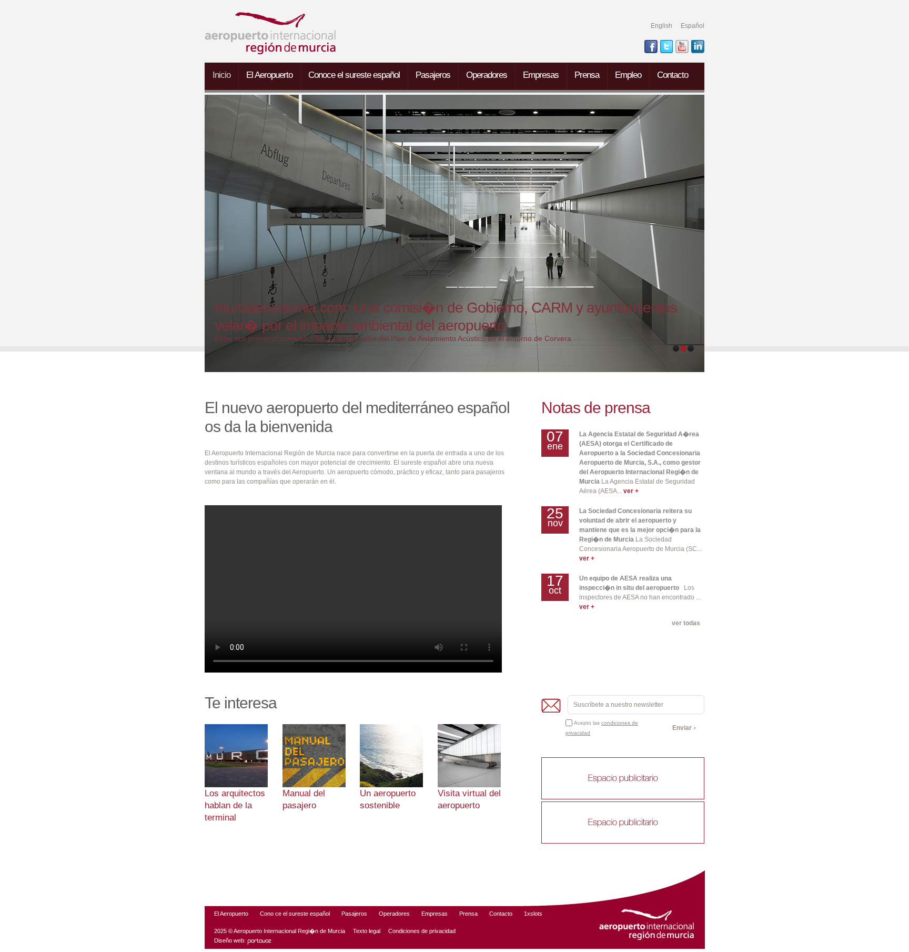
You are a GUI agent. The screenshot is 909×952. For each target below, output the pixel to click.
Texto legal (366, 931)
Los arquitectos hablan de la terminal (235, 805)
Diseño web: (230, 940)
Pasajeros (433, 75)
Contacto (672, 75)
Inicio (221, 75)
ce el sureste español (302, 913)
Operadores (486, 75)
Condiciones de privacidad (422, 931)
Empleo (628, 75)
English (661, 25)
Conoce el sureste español (354, 75)
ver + (581, 338)
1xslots (533, 913)
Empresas (541, 75)
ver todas (686, 623)
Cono (267, 913)
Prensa (586, 75)
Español (692, 25)
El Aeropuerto (269, 75)
